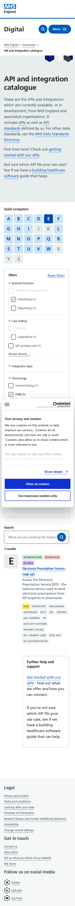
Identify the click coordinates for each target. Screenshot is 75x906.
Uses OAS (55, 635)
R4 (44, 618)
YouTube (16, 898)
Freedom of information (19, 813)
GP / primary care (35, 635)
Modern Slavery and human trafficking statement (35, 819)
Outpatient (39, 606)
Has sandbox (32, 618)
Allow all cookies (37, 484)
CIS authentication (36, 641)
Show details (53, 471)
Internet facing (34, 629)
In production (33, 557)
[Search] (61, 537)
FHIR (26, 606)
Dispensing (30, 612)
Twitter (15, 882)
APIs (22, 122)
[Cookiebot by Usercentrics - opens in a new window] (53, 404)
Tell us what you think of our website (27, 858)
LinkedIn (16, 890)
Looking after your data (19, 807)
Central (62, 612)
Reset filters (56, 276)
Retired (28, 563)
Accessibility (11, 824)
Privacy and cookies (16, 796)
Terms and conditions (17, 801)
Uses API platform (35, 624)
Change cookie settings (18, 830)
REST (43, 612)
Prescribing (56, 606)
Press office (11, 853)
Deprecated (52, 557)
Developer (28, 45)
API (51, 612)
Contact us (10, 846)
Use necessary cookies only (37, 495)
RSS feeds (10, 864)
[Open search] (43, 29)
